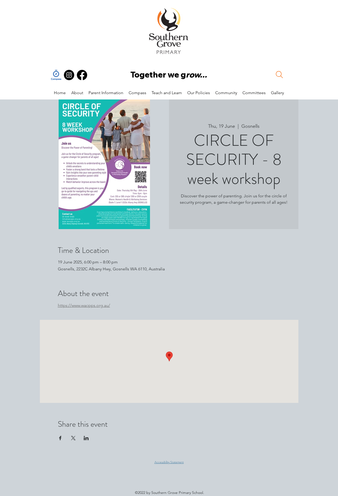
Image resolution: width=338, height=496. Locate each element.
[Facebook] (82, 75)
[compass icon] (56, 75)
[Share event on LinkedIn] (86, 438)
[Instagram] (69, 75)
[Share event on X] (73, 438)
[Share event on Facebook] (60, 438)
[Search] (279, 74)
